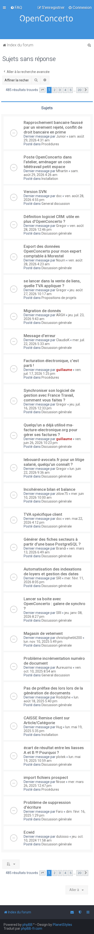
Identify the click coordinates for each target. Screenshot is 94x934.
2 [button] (54, 90)
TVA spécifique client (43, 514)
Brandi (61, 548)
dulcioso (62, 836)
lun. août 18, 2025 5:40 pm (51, 699)
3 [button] (60, 90)
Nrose (60, 782)
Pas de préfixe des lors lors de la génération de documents (53, 690)
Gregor (61, 226)
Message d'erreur (39, 335)
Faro (59, 811)
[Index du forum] (47, 19)
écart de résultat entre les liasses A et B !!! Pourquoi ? (54, 750)
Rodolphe (63, 697)
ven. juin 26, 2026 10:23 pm (52, 441)
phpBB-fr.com (31, 928)
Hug (59, 727)
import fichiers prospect (46, 777)
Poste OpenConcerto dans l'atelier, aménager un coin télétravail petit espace (48, 162)
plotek (61, 757)
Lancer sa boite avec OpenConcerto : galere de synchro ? (54, 603)
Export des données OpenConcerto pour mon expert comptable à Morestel (52, 251)
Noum (60, 260)
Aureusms (64, 667)
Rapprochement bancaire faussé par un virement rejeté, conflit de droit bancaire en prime (53, 127)
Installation (49, 179)
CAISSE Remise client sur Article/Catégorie (47, 720)
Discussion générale (56, 233)
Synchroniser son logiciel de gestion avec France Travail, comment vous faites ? (49, 395)
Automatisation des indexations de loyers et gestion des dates (52, 571)
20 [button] (79, 90)
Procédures (50, 144)
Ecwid (29, 832)
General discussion (55, 204)
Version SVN (35, 191)
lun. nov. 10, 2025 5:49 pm (43, 641)
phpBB (27, 925)
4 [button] (65, 90)
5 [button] (70, 90)
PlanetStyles (62, 925)
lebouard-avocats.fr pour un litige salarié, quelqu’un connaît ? (54, 462)
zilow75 (62, 494)
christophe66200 (69, 638)
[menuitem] (16, 7)
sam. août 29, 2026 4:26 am (51, 173)
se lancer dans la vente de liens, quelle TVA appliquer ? (52, 283)
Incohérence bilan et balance (49, 489)
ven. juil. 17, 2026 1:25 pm (52, 372)
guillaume (64, 370)
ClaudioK (62, 340)
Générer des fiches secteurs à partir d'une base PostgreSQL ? (52, 541)
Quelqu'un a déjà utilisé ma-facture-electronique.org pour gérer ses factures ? (50, 430)
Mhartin (62, 171)
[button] (42, 90)
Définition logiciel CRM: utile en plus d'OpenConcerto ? (51, 219)
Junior (61, 136)
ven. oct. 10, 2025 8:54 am (52, 669)
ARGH (60, 315)
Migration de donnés (42, 310)
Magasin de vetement (43, 633)
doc (59, 196)
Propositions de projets (58, 298)
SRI (58, 578)
